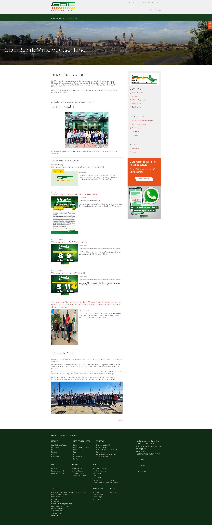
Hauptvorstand (55, 447)
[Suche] (210, 27)
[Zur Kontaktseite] (210, 23)
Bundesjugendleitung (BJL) (103, 445)
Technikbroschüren (56, 511)
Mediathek (156, 3)
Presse (112, 488)
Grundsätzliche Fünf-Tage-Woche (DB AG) (103, 480)
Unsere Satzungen (56, 457)
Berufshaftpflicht (56, 499)
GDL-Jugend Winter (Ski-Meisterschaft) (106, 454)
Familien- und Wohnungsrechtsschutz (61, 504)
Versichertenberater (56, 513)
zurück (120, 420)
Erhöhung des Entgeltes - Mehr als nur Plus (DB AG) (106, 483)
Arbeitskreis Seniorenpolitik (79, 476)
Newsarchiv (113, 492)
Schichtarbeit (96, 476)
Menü (152, 9)
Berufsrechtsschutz (56, 501)
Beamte (53, 464)
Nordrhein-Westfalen (79, 457)
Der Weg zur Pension (77, 471)
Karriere (133, 3)
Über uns (54, 441)
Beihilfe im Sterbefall (57, 497)
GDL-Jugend (100, 441)
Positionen (54, 452)
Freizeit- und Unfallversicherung (60, 506)
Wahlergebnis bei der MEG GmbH (68, 273)
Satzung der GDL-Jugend (102, 457)
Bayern (75, 445)
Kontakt (142, 459)
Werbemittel (54, 515)
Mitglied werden (96, 492)
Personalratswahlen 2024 (58, 471)
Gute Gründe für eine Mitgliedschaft (143, 163)
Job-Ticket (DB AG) (97, 478)
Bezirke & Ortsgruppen (57, 18)
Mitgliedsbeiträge (97, 499)
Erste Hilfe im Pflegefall (78, 473)
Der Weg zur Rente (77, 469)
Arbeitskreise (144, 3)
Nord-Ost (75, 454)
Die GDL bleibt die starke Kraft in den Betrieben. (74, 194)
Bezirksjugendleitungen (102, 447)
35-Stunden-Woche (98, 473)
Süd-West (75, 459)
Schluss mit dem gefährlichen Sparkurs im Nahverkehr (78, 167)
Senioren (75, 464)
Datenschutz (142, 471)
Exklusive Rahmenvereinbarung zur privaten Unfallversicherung (68, 492)
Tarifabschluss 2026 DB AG (100, 469)
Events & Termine (100, 452)
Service (53, 488)
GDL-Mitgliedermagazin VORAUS (59, 495)
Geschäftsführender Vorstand (59, 445)
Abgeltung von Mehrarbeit (58, 473)
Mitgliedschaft (97, 488)
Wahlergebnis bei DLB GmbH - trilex (69, 242)
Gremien (53, 450)
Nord (74, 452)
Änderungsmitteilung (98, 495)
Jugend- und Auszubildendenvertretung (106, 450)
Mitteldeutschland (78, 450)
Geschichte (54, 454)
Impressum (142, 465)
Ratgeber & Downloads (57, 508)
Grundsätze (54, 469)
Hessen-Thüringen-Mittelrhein (81, 447)
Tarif (94, 464)
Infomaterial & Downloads (99, 471)
